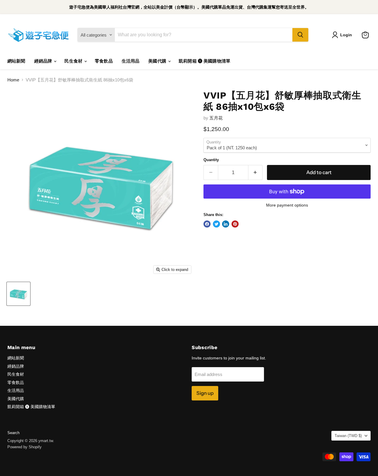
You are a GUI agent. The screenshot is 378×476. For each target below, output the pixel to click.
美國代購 (157, 60)
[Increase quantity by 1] (255, 172)
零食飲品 (104, 60)
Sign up (205, 393)
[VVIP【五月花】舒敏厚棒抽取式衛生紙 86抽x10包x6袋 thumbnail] (18, 293)
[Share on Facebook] (207, 224)
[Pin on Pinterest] (235, 224)
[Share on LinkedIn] (225, 224)
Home (13, 79)
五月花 (216, 117)
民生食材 (74, 60)
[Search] (300, 35)
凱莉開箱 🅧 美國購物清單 (204, 60)
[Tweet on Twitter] (216, 224)
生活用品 (131, 60)
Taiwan (348, 436)
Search (13, 433)
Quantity (211, 160)
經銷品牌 (43, 60)
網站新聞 (16, 60)
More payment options (287, 205)
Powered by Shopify (24, 447)
